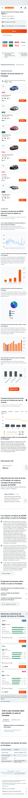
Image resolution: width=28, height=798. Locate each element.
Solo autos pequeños (7, 35)
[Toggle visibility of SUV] (11, 315)
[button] (2, 7)
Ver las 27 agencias (5, 701)
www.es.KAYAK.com (11, 771)
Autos (18, 771)
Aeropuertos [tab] (6, 719)
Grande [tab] (17, 411)
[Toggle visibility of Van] (11, 317)
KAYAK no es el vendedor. (8, 788)
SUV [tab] (22, 411)
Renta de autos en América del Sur (7, 772)
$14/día (3, 13)
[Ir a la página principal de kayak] (9, 8)
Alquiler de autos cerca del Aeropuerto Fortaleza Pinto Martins (12, 730)
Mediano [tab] (11, 411)
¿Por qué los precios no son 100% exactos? (13, 794)
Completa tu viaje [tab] (15, 719)
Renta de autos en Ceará (8, 773)
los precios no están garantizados (8, 784)
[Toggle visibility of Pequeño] (12, 311)
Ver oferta (22, 100)
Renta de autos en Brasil (20, 772)
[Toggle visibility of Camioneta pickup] (13, 319)
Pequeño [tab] (4, 411)
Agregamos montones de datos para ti (11, 791)
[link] (14, 389)
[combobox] (8, 16)
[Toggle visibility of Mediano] (12, 313)
